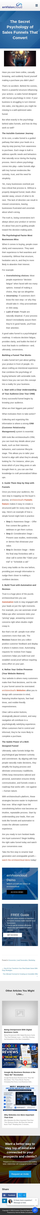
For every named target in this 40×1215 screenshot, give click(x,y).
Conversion (12, 960)
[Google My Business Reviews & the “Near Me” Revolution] (20, 1064)
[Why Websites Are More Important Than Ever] (20, 1107)
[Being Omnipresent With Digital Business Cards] (20, 1022)
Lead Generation (22, 960)
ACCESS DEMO (17, 892)
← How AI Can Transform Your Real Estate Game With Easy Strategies (20, 969)
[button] (20, 1174)
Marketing (32, 960)
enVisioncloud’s (14, 690)
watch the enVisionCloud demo (16, 860)
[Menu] (36, 5)
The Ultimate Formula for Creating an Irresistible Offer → (20, 975)
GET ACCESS (12, 935)
